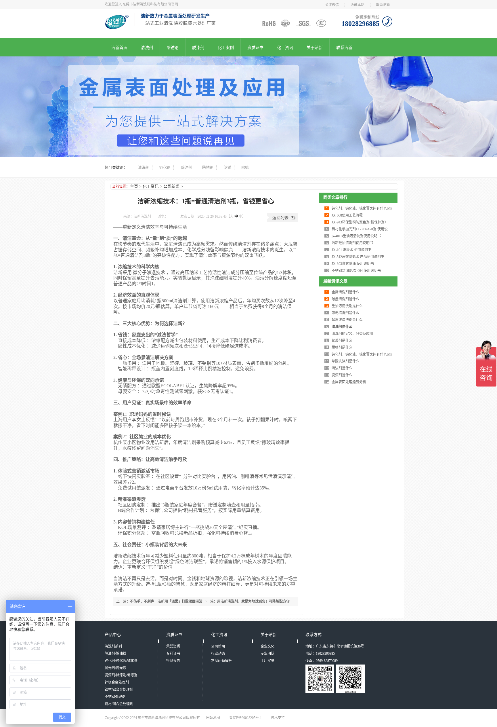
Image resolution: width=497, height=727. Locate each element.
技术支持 (278, 718)
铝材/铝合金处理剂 (119, 690)
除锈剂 (173, 47)
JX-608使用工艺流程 (347, 215)
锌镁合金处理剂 (117, 682)
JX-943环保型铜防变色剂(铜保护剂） (360, 222)
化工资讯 (285, 47)
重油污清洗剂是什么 (347, 306)
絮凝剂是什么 (342, 341)
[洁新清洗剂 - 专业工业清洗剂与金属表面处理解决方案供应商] (117, 27)
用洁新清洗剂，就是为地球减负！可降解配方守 (253, 601)
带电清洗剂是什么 (345, 313)
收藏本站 (357, 5)
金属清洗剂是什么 (345, 292)
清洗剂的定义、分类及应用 (352, 334)
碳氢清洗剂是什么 (345, 299)
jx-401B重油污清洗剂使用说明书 (356, 236)
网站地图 (213, 718)
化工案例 (226, 47)
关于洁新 (315, 47)
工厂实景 (267, 661)
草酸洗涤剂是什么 (345, 361)
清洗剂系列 (113, 646)
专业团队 (267, 654)
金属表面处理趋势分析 (349, 382)
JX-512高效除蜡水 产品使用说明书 (358, 257)
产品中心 (113, 635)
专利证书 (173, 654)
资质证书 (255, 47)
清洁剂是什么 (342, 368)
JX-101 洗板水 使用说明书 (351, 250)
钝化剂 (165, 167)
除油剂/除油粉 (115, 654)
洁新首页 (119, 47)
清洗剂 (147, 47)
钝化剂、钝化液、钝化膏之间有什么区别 (363, 208)
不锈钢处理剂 (115, 697)
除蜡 (245, 167)
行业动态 (218, 654)
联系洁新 (383, 5)
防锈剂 (207, 167)
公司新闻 (171, 186)
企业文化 (267, 646)
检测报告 (173, 661)
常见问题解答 (221, 661)
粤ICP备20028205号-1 (245, 718)
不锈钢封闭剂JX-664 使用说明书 (356, 271)
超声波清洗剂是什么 (347, 320)
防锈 (227, 167)
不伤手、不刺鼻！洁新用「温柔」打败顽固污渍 (166, 601)
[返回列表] (282, 221)
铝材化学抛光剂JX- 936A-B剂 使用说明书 (363, 229)
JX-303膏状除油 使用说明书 (353, 264)
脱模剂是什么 (342, 348)
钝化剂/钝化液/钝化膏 (121, 661)
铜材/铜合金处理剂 (119, 704)
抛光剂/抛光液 (115, 668)
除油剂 (186, 167)
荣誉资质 (173, 646)
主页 (134, 186)
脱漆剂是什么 (342, 375)
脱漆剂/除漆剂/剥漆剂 (121, 675)
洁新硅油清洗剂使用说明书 (352, 243)
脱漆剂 (198, 47)
